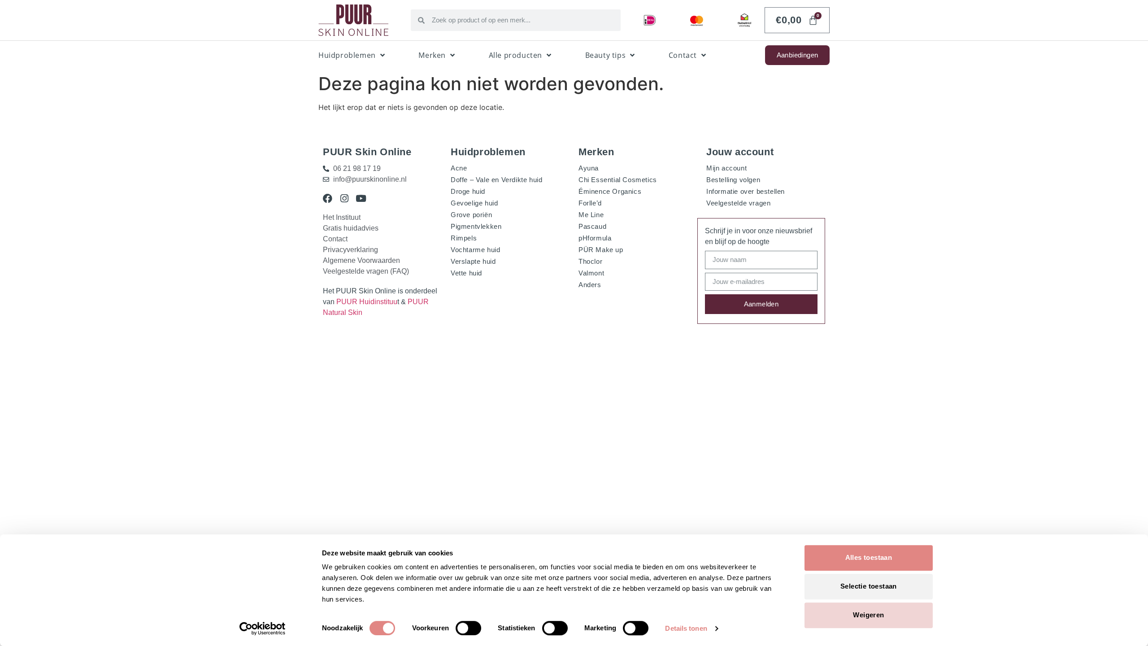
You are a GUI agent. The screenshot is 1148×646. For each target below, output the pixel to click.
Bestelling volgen (733, 179)
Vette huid (466, 273)
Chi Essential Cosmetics (617, 179)
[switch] (468, 628)
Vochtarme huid (475, 249)
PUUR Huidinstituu (366, 302)
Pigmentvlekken (476, 226)
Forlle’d (590, 203)
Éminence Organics (609, 191)
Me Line (591, 214)
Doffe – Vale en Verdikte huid (496, 179)
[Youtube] (360, 198)
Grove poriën (471, 214)
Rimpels (464, 238)
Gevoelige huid (474, 203)
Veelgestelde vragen (738, 203)
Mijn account (726, 168)
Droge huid (468, 191)
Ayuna (588, 168)
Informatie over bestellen (745, 191)
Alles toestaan (868, 557)
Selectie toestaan (868, 586)
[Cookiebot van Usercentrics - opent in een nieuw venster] (262, 628)
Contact (683, 55)
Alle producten (515, 55)
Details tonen (686, 628)
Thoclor (590, 261)
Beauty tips (605, 55)
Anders (589, 284)
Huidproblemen (347, 55)
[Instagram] (344, 198)
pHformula (594, 238)
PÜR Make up (600, 249)
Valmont (591, 273)
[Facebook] (327, 198)
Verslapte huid (473, 261)
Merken (432, 55)
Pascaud (592, 226)
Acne (459, 168)
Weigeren (868, 615)
